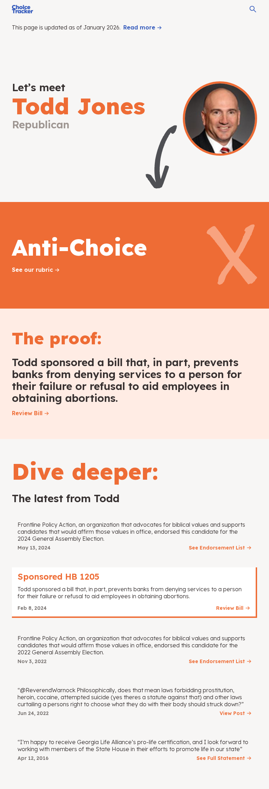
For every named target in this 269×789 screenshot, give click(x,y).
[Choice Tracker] (22, 9)
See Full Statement (220, 758)
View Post (232, 713)
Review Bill (27, 413)
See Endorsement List (217, 548)
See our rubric (32, 269)
